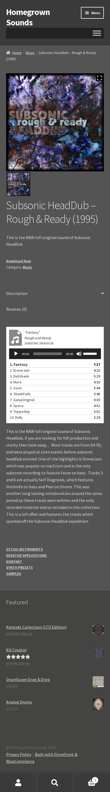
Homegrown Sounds (28, 17)
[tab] (55, 294)
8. (16, 405)
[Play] (16, 353)
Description (17, 293)
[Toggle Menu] (97, 33)
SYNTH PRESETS (19, 567)
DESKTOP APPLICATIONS (26, 555)
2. (20, 370)
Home (17, 52)
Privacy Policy (18, 754)
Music (30, 52)
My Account (18, 783)
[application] (55, 353)
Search (55, 783)
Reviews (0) (16, 309)
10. (16, 417)
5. (16, 388)
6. (20, 393)
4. (16, 382)
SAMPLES (13, 573)
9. (20, 411)
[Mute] (79, 353)
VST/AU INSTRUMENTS (24, 549)
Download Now (18, 261)
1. (19, 364)
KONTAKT (14, 561)
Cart (84, 778)
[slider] (90, 353)
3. (19, 376)
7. (22, 399)
